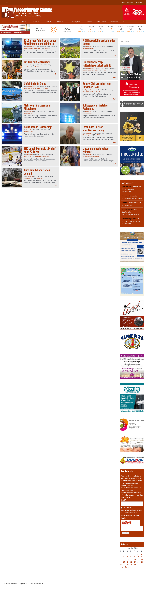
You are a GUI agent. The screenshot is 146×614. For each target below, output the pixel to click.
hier (129, 497)
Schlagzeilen (37, 48)
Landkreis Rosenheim (88, 48)
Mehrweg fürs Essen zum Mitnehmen (37, 107)
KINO (98, 135)
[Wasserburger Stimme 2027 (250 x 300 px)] (132, 233)
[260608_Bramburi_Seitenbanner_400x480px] (132, 267)
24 (138, 562)
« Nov (122, 567)
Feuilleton (26, 67)
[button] (123, 22)
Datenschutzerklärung (128, 510)
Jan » (127, 567)
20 (124, 562)
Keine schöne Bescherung (37, 127)
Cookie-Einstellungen (36, 584)
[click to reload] (131, 522)
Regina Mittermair (31, 46)
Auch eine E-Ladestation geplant (37, 171)
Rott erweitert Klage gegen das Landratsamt (131, 189)
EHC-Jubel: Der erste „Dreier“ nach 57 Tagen (40, 150)
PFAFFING (36, 67)
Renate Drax (88, 46)
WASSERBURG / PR (95, 91)
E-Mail (123, 500)
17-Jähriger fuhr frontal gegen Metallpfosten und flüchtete (40, 42)
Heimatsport (27, 156)
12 (121, 559)
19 (121, 562)
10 (138, 557)
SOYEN (104, 70)
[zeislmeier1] (132, 457)
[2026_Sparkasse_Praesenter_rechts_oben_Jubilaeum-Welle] (134, 6)
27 (124, 565)
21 (128, 562)
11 (142, 557)
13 (124, 559)
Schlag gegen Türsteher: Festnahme (95, 107)
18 (142, 559)
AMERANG (40, 178)
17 (138, 559)
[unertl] (132, 335)
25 (142, 562)
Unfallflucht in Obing (35, 83)
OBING (46, 88)
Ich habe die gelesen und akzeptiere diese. (131, 510)
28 (128, 565)
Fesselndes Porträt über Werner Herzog (93, 128)
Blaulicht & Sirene (28, 48)
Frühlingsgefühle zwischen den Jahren (99, 42)
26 (121, 565)
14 (128, 559)
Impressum (23, 584)
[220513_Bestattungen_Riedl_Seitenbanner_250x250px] (132, 355)
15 (131, 559)
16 (135, 559)
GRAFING (47, 48)
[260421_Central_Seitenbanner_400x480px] (132, 301)
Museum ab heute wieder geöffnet (96, 150)
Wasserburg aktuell (88, 135)
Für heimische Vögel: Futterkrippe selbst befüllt (97, 63)
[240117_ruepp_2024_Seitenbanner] (132, 113)
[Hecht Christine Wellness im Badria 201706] (132, 437)
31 (138, 565)
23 (135, 562)
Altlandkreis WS (87, 70)
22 (131, 562)
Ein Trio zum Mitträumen (37, 62)
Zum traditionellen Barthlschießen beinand (130, 212)
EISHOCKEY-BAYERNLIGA (42, 156)
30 (135, 565)
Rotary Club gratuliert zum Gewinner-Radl (97, 85)
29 (131, 565)
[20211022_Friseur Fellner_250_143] (132, 418)
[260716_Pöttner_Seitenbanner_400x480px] (132, 384)
